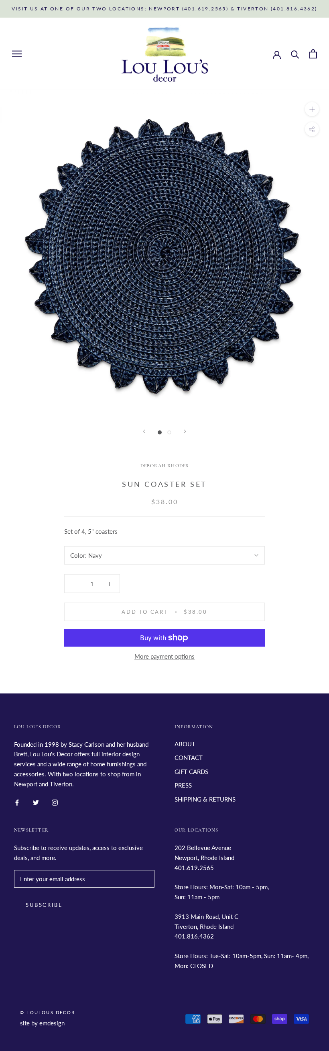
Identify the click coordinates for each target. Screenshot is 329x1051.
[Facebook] (17, 802)
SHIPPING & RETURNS (205, 799)
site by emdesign (42, 1023)
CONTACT (189, 757)
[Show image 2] (169, 432)
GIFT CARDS (191, 771)
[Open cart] (313, 53)
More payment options (164, 656)
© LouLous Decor (47, 1012)
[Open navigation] (17, 54)
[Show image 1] (160, 432)
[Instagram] (55, 802)
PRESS (183, 785)
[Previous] (144, 431)
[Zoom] (312, 109)
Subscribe (44, 905)
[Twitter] (36, 802)
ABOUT (185, 744)
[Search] (295, 54)
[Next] (185, 431)
